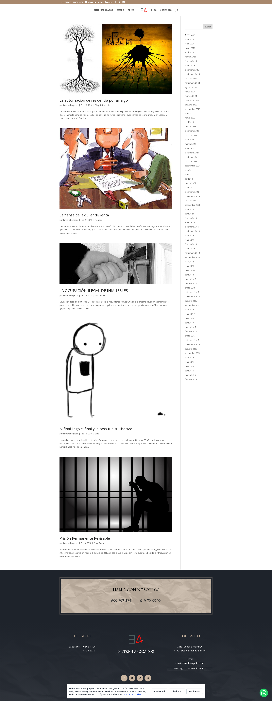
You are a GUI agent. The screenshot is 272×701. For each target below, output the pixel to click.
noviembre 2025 (192, 74)
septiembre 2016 (192, 353)
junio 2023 (190, 113)
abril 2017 (189, 322)
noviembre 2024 (192, 83)
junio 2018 (190, 266)
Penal (102, 295)
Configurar (194, 691)
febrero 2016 (191, 379)
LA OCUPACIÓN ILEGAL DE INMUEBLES (94, 290)
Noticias (98, 220)
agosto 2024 (190, 87)
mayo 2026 (190, 48)
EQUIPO (120, 10)
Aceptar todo (159, 691)
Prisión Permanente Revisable (85, 538)
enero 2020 (190, 222)
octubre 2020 (191, 200)
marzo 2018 (190, 279)
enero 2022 (190, 148)
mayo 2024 (190, 91)
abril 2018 (189, 274)
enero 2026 (190, 65)
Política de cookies (196, 669)
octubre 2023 (191, 104)
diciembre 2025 (192, 70)
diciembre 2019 (192, 226)
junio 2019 (190, 240)
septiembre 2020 (192, 205)
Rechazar (177, 691)
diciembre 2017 (192, 292)
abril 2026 (189, 52)
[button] (264, 693)
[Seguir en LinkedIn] (147, 678)
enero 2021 (190, 187)
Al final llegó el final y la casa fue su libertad (96, 428)
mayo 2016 (190, 366)
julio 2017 (189, 309)
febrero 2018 (191, 283)
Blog (97, 105)
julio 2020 (189, 209)
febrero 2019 (191, 244)
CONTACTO (166, 10)
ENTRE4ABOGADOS (103, 10)
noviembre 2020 (192, 196)
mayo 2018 (190, 270)
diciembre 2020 (192, 192)
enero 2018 (190, 287)
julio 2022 (189, 139)
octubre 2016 (191, 349)
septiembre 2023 (192, 109)
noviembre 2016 (192, 344)
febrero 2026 (191, 61)
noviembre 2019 (192, 231)
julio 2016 (189, 357)
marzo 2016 (190, 375)
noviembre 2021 (192, 157)
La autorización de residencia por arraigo (94, 100)
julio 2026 (189, 39)
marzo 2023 (190, 126)
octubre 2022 (191, 135)
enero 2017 (190, 335)
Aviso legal (179, 669)
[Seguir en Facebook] (124, 678)
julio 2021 (189, 170)
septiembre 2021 (192, 165)
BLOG (154, 10)
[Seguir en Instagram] (140, 678)
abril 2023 (189, 122)
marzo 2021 (190, 183)
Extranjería (105, 105)
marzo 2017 (190, 327)
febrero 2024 (191, 96)
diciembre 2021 (192, 152)
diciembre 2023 (192, 100)
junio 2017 (190, 314)
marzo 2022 (190, 144)
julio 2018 (189, 261)
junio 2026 (190, 43)
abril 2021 (189, 179)
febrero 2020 (191, 218)
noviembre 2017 (192, 296)
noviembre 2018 (192, 253)
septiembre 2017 (192, 305)
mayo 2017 (190, 318)
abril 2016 (189, 370)
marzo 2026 (190, 56)
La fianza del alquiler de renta (84, 215)
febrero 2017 (191, 331)
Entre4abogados (70, 105)
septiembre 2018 (192, 257)
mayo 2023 (190, 117)
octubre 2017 (191, 301)
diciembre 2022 (192, 131)
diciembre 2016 (192, 340)
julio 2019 (189, 235)
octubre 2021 (191, 161)
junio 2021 (190, 174)
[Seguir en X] (132, 678)
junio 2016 (190, 362)
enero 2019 (190, 248)
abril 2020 (189, 213)
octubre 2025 (191, 78)
